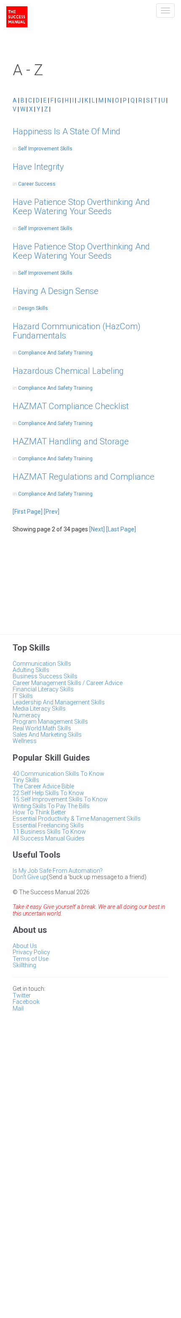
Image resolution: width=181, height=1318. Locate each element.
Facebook (26, 1001)
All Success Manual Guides (49, 838)
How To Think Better (39, 812)
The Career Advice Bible (43, 786)
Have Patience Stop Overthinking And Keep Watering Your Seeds (81, 206)
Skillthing (24, 965)
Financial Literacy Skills (43, 689)
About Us (25, 946)
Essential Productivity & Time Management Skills (77, 818)
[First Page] (28, 511)
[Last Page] (121, 529)
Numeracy (26, 715)
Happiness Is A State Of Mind (66, 131)
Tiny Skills (26, 780)
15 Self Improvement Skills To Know (60, 799)
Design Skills (33, 308)
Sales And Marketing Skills (47, 734)
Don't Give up (30, 877)
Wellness (25, 741)
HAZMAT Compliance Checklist (71, 406)
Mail (18, 1008)
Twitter (22, 995)
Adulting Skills (31, 670)
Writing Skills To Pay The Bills (51, 806)
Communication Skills (42, 663)
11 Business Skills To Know (49, 831)
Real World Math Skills (42, 728)
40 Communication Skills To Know (58, 773)
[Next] (97, 529)
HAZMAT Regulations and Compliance (83, 477)
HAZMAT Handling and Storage (71, 441)
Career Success (37, 184)
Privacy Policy (31, 952)
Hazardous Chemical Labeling (68, 371)
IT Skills (23, 696)
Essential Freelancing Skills (48, 825)
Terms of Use (30, 959)
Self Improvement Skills (45, 149)
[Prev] (51, 511)
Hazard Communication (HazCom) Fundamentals (77, 331)
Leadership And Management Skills (59, 702)
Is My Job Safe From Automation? (58, 870)
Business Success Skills (45, 676)
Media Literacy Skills (39, 708)
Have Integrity (38, 167)
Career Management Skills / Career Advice (67, 683)
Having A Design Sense (55, 291)
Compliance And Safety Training (55, 353)
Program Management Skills (50, 721)
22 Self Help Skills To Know (48, 793)
